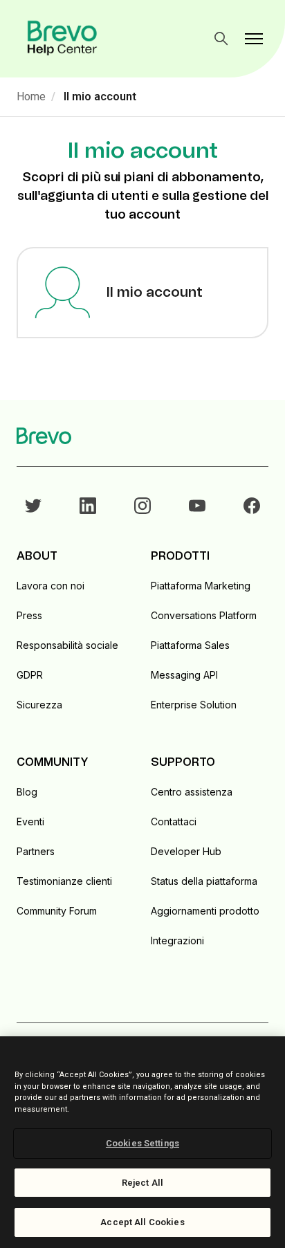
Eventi (30, 821)
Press (29, 615)
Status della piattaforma (204, 881)
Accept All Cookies (142, 1222)
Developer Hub (186, 851)
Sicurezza (39, 704)
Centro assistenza (191, 792)
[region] (142, 1142)
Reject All (142, 1182)
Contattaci (173, 821)
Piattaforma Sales (190, 645)
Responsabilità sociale (67, 645)
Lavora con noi (50, 585)
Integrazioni (177, 940)
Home (31, 96)
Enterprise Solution (194, 704)
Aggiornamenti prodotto (205, 911)
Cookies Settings (142, 1143)
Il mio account (100, 96)
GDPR (30, 675)
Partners (36, 851)
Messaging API (184, 675)
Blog (27, 792)
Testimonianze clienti (64, 881)
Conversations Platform (204, 615)
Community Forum (57, 911)
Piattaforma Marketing (200, 585)
